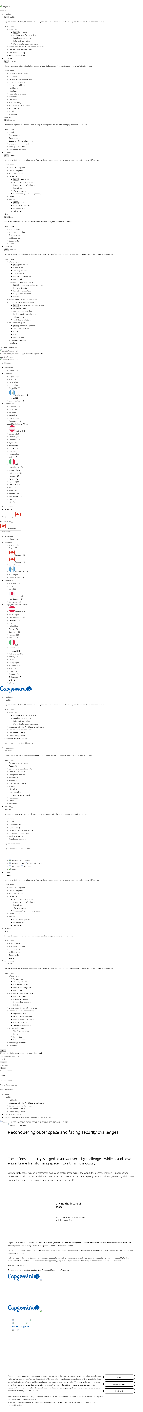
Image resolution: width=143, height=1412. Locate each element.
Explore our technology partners (17, 848)
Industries (12, 61)
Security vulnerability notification (23, 1296)
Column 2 (15, 1361)
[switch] (1, 353)
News (10, 217)
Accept (119, 1377)
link (6, 17)
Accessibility (16, 1290)
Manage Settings (119, 1384)
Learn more (9, 26)
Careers (11, 155)
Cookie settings (22, 1369)
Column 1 (15, 1334)
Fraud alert (16, 1302)
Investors (15, 1284)
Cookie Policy (16, 1299)
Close (3, 1062)
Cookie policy (21, 1366)
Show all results (6, 1089)
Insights (11, 17)
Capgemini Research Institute (16, 738)
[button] (12, 516)
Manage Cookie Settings (38, 1379)
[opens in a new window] (70, 1150)
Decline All (119, 1391)
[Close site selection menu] (12, 357)
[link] (21, 6)
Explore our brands (12, 843)
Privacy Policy (16, 1293)
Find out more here (16, 1265)
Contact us (20, 1355)
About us (12, 249)
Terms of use (16, 1287)
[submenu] (13, 748)
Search (3, 1050)
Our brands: (12, 1316)
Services (11, 120)
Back (16, 32)
